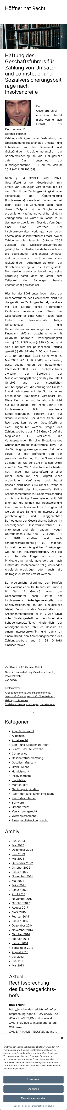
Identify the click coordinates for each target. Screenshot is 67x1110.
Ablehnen (33, 1088)
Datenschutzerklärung (43, 1105)
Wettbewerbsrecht (24, 816)
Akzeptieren (33, 1079)
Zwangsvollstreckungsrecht (30, 820)
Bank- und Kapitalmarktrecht (30, 744)
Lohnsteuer (21, 700)
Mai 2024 (18, 845)
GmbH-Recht (20, 767)
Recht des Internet (24, 798)
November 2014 (22, 930)
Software (18, 802)
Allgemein (18, 735)
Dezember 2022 (22, 863)
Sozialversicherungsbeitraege (21, 704)
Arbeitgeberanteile (15, 692)
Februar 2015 (20, 916)
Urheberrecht (20, 807)
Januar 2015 (20, 921)
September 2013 (23, 947)
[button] (62, 1038)
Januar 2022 (20, 872)
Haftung (9, 700)
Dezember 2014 (22, 925)
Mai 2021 (18, 881)
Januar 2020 (20, 890)
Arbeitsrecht (20, 740)
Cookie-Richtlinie (22, 1105)
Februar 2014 (20, 938)
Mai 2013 (18, 965)
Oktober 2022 (21, 867)
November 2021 (22, 876)
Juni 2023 (18, 854)
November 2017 (22, 898)
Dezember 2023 (22, 849)
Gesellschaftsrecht (43, 672)
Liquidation (19, 780)
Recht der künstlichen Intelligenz (33, 793)
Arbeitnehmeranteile (38, 692)
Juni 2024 (18, 841)
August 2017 (20, 907)
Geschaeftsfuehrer (15, 696)
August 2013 (20, 952)
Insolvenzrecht (13, 675)
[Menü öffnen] (60, 8)
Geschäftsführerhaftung (18, 672)
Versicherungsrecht (24, 811)
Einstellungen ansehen (33, 1098)
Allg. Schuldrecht (23, 731)
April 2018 (18, 894)
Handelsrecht (20, 771)
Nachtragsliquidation (25, 789)
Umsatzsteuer (47, 704)
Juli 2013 (18, 956)
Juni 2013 (18, 961)
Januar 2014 (20, 943)
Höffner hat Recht (25, 8)
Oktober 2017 (21, 903)
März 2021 (19, 885)
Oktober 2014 (21, 934)
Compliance (19, 753)
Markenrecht (20, 784)
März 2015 (19, 912)
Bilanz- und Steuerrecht (27, 749)
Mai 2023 (18, 858)
